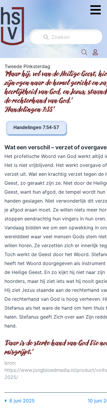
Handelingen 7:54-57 (36, 127)
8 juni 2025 (20, 401)
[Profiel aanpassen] (95, 52)
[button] (84, 52)
